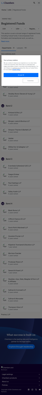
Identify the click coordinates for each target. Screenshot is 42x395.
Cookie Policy (16, 69)
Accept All (21, 75)
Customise (30, 80)
